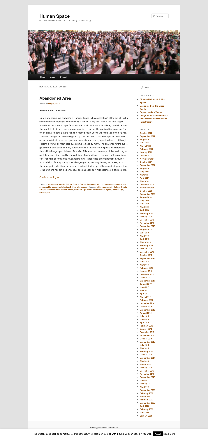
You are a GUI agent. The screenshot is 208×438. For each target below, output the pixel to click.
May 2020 (144, 206)
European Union (94, 184)
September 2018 (147, 258)
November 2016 (147, 303)
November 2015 (147, 335)
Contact (63, 76)
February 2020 (146, 213)
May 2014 (144, 361)
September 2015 (147, 341)
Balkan (69, 184)
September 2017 (147, 280)
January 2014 (146, 367)
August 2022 (146, 139)
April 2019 (144, 239)
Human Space (54, 16)
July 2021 (144, 171)
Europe (83, 184)
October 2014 (146, 354)
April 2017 (144, 293)
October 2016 (146, 306)
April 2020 (144, 210)
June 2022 (144, 142)
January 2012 (146, 383)
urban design (117, 189)
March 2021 (145, 181)
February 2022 (146, 149)
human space (108, 184)
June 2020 (144, 203)
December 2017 (147, 274)
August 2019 (146, 229)
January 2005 (146, 415)
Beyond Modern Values (151, 112)
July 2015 (144, 345)
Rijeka (73, 187)
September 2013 (147, 377)
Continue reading (49, 177)
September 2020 (147, 194)
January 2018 (146, 271)
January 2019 (146, 248)
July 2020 (144, 200)
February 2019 (146, 245)
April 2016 (144, 322)
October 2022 (146, 133)
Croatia (76, 184)
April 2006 (144, 406)
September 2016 (147, 309)
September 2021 (147, 165)
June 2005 (144, 412)
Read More (169, 433)
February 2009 (146, 393)
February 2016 (146, 325)
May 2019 (144, 235)
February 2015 (146, 351)
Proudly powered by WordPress (104, 427)
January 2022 (146, 152)
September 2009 (147, 390)
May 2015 (144, 348)
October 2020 (146, 190)
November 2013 (147, 373)
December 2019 (147, 219)
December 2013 (147, 370)
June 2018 (144, 261)
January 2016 (146, 328)
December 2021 (147, 155)
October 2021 (146, 161)
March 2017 (145, 296)
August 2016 (146, 312)
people (42, 187)
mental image (120, 184)
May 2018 (144, 264)
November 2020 (147, 187)
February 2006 (146, 409)
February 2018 (146, 267)
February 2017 (146, 300)
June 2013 (144, 380)
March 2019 (145, 242)
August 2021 (146, 168)
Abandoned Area (55, 98)
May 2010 (144, 386)
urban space (82, 187)
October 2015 (146, 338)
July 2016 (144, 316)
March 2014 (145, 364)
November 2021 (147, 158)
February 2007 (146, 399)
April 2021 (144, 177)
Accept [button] (158, 433)
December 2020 (147, 184)
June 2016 (144, 319)
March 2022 (145, 145)
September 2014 (147, 357)
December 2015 (147, 332)
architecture (53, 184)
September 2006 (147, 402)
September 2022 (147, 136)
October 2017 (146, 277)
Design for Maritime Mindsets (154, 115)
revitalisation (63, 187)
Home (42, 76)
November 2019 (147, 222)
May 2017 (144, 290)
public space (51, 187)
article (62, 184)
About (52, 76)
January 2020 (146, 216)
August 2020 (146, 197)
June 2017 (144, 287)
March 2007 (145, 396)
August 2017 (146, 284)
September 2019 (147, 226)
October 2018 (146, 255)
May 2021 (144, 174)
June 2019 (144, 232)
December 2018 (147, 251)
